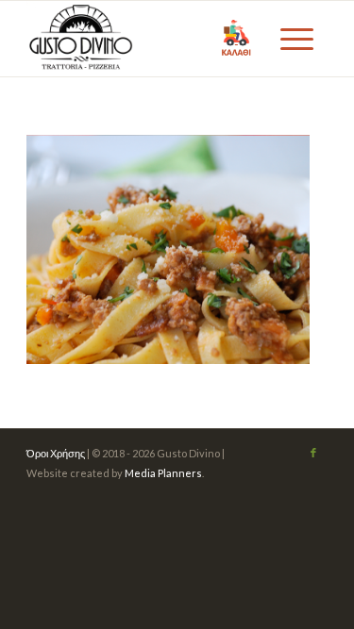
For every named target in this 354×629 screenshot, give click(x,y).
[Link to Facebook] (313, 453)
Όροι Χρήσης (55, 453)
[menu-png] (146, 38)
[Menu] (294, 38)
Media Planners (163, 473)
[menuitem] (294, 38)
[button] (236, 38)
